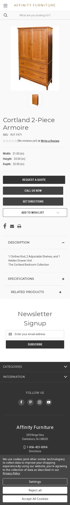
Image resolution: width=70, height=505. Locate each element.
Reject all (35, 490)
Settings (35, 482)
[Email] (12, 226)
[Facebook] (5, 226)
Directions (35, 451)
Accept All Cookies (35, 499)
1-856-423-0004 (37, 447)
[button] (48, 141)
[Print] (19, 226)
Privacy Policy (11, 473)
